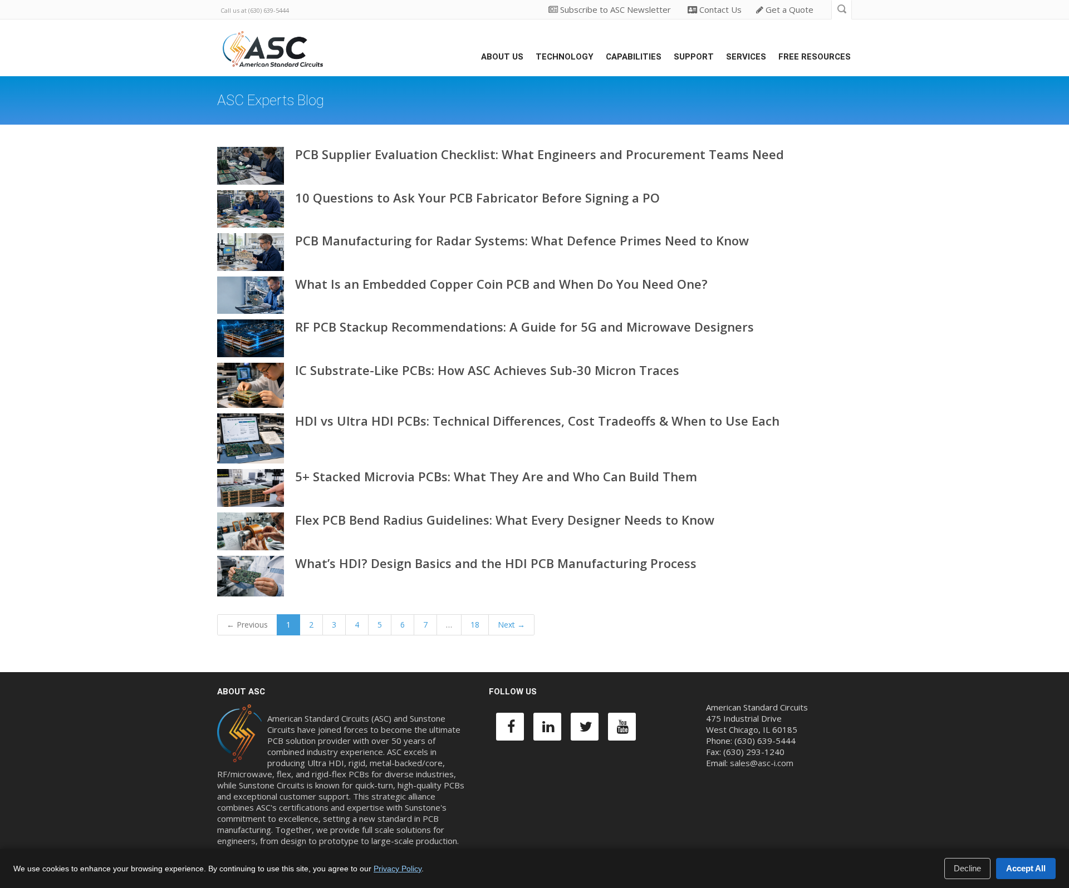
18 (474, 624)
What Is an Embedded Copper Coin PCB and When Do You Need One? (501, 283)
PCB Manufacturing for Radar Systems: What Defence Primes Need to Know (522, 240)
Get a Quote (788, 9)
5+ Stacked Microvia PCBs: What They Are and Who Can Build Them (496, 476)
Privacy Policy (397, 868)
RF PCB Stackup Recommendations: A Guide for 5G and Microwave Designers (524, 326)
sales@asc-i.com (761, 762)
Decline (967, 868)
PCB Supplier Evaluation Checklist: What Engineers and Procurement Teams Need (539, 154)
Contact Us (719, 9)
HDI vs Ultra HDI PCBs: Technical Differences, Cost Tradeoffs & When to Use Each (537, 420)
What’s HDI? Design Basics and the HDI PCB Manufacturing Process (496, 563)
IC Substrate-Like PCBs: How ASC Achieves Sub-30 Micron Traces (487, 370)
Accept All (1026, 868)
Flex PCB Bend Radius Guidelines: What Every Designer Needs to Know (504, 519)
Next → (511, 624)
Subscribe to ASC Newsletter (614, 9)
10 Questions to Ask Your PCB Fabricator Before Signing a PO (477, 197)
